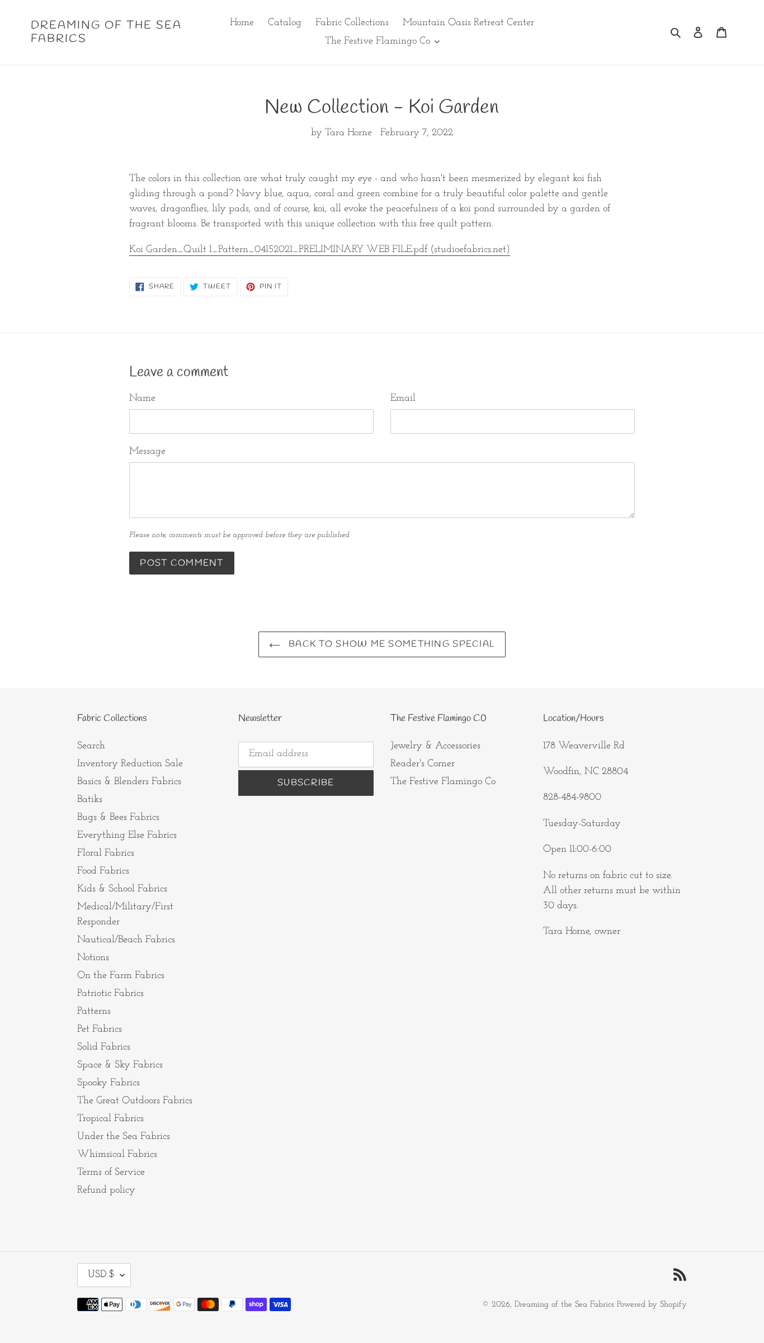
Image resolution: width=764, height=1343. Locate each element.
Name (142, 398)
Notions (93, 958)
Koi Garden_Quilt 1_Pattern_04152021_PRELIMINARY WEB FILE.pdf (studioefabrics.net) (319, 250)
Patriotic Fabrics (110, 994)
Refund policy (106, 1190)
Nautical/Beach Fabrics (126, 940)
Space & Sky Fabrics (120, 1065)
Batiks (89, 800)
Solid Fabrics (103, 1047)
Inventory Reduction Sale (130, 764)
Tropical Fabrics (110, 1119)
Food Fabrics (103, 871)
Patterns (94, 1012)
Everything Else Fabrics (127, 836)
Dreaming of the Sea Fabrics (106, 32)
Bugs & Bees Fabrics (118, 818)
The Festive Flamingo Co (443, 782)
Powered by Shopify (652, 1305)
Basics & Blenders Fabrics (129, 782)
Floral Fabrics (105, 853)
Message (147, 452)
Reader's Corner (422, 764)
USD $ (101, 1275)
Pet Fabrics (99, 1029)
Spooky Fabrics (108, 1083)
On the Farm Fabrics (120, 976)
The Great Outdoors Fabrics (134, 1101)
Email (403, 398)
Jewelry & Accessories (435, 746)
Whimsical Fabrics (117, 1155)
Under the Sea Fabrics (123, 1137)
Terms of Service (111, 1173)
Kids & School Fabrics (122, 889)
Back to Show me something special (391, 644)
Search (91, 746)
